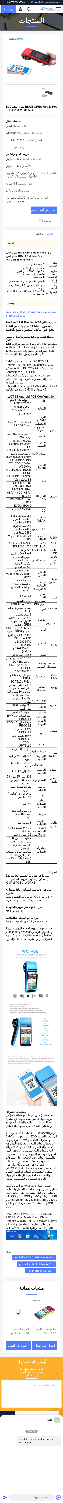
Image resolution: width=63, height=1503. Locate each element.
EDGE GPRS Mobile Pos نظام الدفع (34, 1257)
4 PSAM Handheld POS (40, 1270)
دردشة (8, 9)
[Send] (5, 1497)
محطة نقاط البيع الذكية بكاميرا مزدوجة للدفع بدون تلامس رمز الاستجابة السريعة (18, 1331)
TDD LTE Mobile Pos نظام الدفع (36, 1264)
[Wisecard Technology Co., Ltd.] (48, 9)
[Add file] (58, 1497)
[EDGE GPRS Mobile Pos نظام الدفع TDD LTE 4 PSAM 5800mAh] (31, 60)
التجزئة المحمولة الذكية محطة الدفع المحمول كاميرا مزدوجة (46, 1331)
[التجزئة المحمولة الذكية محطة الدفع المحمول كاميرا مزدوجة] (44, 1312)
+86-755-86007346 (15, 2)
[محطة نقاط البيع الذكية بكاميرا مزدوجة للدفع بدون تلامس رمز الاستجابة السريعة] (18, 1312)
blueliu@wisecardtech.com (47, 2)
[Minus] (5, 1420)
